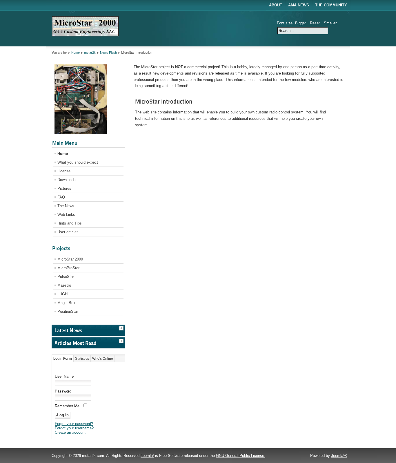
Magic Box (66, 303)
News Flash (108, 52)
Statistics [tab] (82, 358)
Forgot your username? (74, 428)
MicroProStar (68, 268)
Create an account (70, 432)
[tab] (122, 327)
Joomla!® (339, 455)
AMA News (298, 5)
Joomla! (147, 455)
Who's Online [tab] (102, 358)
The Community (331, 5)
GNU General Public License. (240, 455)
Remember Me (67, 406)
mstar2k (90, 52)
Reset (315, 23)
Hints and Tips (69, 223)
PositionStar (67, 311)
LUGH (62, 294)
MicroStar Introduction (163, 101)
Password (63, 391)
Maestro (64, 285)
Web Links (66, 214)
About (275, 5)
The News (65, 206)
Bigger (300, 23)
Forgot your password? (74, 424)
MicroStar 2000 (70, 259)
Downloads (66, 180)
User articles (68, 232)
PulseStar (65, 276)
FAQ (61, 197)
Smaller (330, 23)
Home (75, 52)
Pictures (64, 188)
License (63, 171)
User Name (64, 376)
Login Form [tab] (62, 358)
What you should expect (77, 162)
